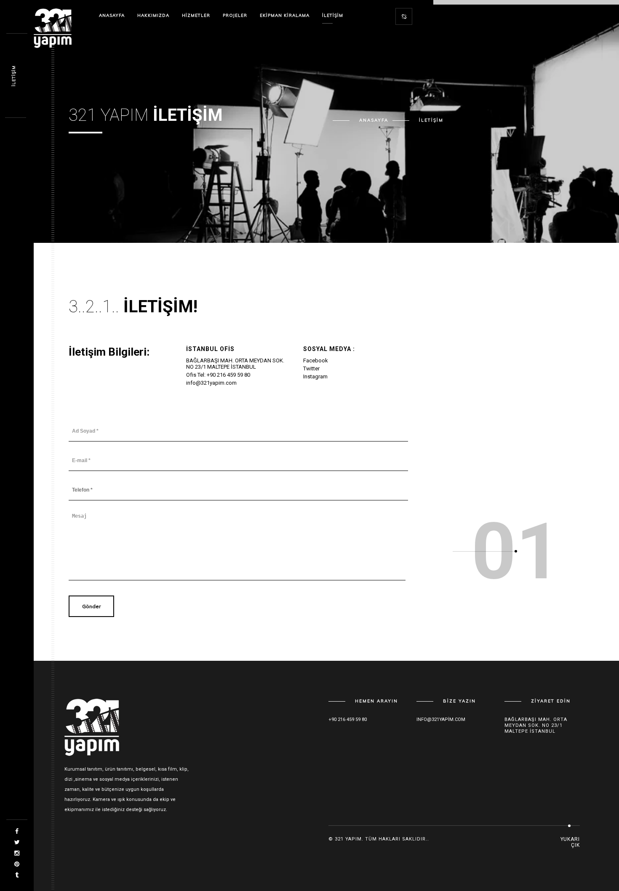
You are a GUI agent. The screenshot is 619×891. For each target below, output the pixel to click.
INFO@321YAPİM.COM (440, 719)
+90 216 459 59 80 (347, 719)
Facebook (315, 360)
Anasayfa (112, 15)
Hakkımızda (153, 15)
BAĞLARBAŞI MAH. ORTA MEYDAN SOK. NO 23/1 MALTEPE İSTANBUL (235, 363)
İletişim (332, 15)
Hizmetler (196, 15)
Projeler (235, 15)
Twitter (311, 368)
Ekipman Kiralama (285, 15)
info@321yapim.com (211, 383)
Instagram (315, 376)
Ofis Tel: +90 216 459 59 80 (218, 375)
